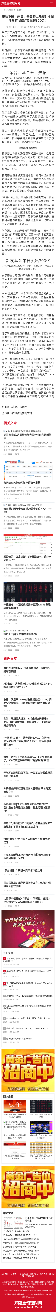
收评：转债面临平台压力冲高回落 (41, 1116)
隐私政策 (34, 1273)
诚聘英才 (44, 1273)
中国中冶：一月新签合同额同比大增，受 (21, 1243)
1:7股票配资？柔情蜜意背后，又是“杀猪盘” (14, 1157)
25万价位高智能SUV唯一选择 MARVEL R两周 (15, 1116)
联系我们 (14, 1273)
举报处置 (30, 1276)
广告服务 (24, 1273)
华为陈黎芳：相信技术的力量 (16, 1231)
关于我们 (5, 1273)
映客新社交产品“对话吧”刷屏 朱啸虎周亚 (41, 1136)
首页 (13, 9)
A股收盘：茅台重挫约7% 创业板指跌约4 (21, 1254)
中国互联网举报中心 (44, 1290)
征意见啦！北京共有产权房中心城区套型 (21, 1250)
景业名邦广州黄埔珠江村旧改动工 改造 (20, 1235)
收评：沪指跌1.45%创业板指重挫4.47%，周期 (15, 1136)
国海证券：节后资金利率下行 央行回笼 (20, 1258)
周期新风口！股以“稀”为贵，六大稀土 (19, 1247)
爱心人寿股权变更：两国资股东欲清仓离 (21, 1239)
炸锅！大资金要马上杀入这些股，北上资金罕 (41, 1157)
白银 (19, 9)
